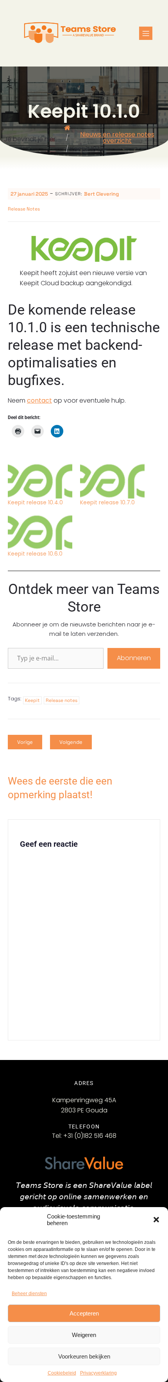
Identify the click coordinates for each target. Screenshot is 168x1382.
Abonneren (134, 657)
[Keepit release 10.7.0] (112, 480)
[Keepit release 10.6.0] (40, 531)
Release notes (61, 700)
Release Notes (24, 209)
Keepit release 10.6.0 (35, 554)
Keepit (32, 700)
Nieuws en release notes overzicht (117, 137)
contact (39, 400)
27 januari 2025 (29, 194)
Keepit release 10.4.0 (35, 502)
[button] (156, 1220)
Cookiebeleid (62, 1373)
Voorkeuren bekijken (84, 1356)
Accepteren (84, 1313)
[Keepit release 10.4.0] (40, 480)
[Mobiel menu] (145, 33)
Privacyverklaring (98, 1373)
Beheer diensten (29, 1293)
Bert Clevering (101, 194)
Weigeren (84, 1335)
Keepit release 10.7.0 (107, 502)
